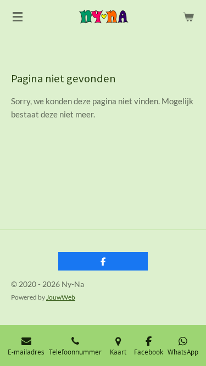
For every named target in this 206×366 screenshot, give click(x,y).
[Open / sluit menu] (17, 16)
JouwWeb (60, 297)
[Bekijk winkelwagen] (188, 16)
